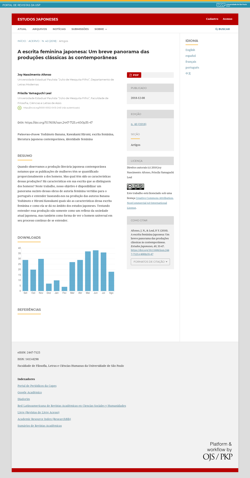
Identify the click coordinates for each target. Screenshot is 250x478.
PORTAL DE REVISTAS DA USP (21, 5)
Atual (22, 29)
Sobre (100, 29)
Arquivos (39, 29)
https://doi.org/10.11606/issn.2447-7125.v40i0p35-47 (59, 122)
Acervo (34, 40)
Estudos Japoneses (38, 19)
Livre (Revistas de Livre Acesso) (38, 412)
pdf (135, 75)
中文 (188, 73)
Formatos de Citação (149, 261)
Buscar (224, 29)
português (192, 67)
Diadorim (24, 399)
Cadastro (212, 18)
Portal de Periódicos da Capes (37, 386)
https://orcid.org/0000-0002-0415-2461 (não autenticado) (51, 108)
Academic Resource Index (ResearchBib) (44, 419)
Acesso (227, 18)
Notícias (59, 29)
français (191, 61)
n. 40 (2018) (49, 40)
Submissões (80, 29)
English (190, 50)
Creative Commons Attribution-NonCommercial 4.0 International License (150, 203)
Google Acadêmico (30, 392)
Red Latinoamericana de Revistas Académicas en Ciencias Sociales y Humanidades (72, 406)
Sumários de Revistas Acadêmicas (40, 425)
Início (22, 40)
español (191, 56)
